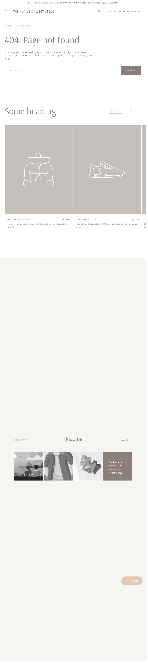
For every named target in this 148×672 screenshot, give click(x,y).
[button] (109, 11)
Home (8, 25)
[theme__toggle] (99, 11)
